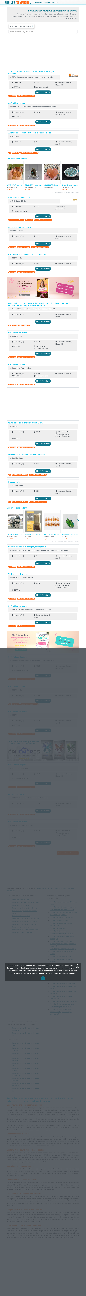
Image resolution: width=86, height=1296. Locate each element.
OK (43, 978)
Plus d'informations (43, 92)
